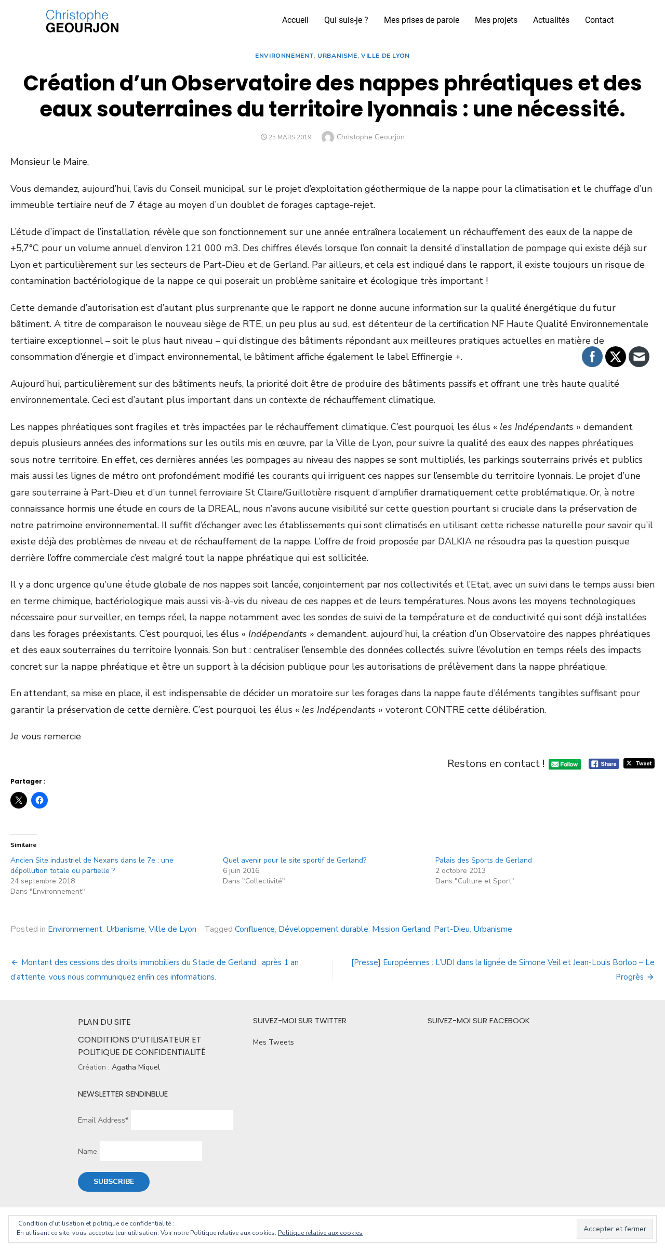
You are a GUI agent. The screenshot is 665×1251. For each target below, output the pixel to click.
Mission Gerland (401, 929)
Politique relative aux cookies (320, 1233)
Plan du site (104, 1022)
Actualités (551, 20)
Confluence (255, 929)
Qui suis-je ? (346, 20)
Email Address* (103, 1120)
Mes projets (496, 20)
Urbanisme (337, 55)
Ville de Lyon (385, 55)
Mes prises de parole (421, 20)
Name (87, 1151)
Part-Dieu (452, 929)
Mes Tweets (273, 1042)
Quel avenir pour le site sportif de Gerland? (294, 860)
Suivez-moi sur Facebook (479, 1020)
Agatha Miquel (136, 1067)
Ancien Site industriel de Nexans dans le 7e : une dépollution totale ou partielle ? (92, 865)
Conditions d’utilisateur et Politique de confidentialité (142, 1046)
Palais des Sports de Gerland (483, 860)
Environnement (284, 55)
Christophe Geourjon (371, 137)
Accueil (295, 20)
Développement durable (323, 929)
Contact (599, 20)
